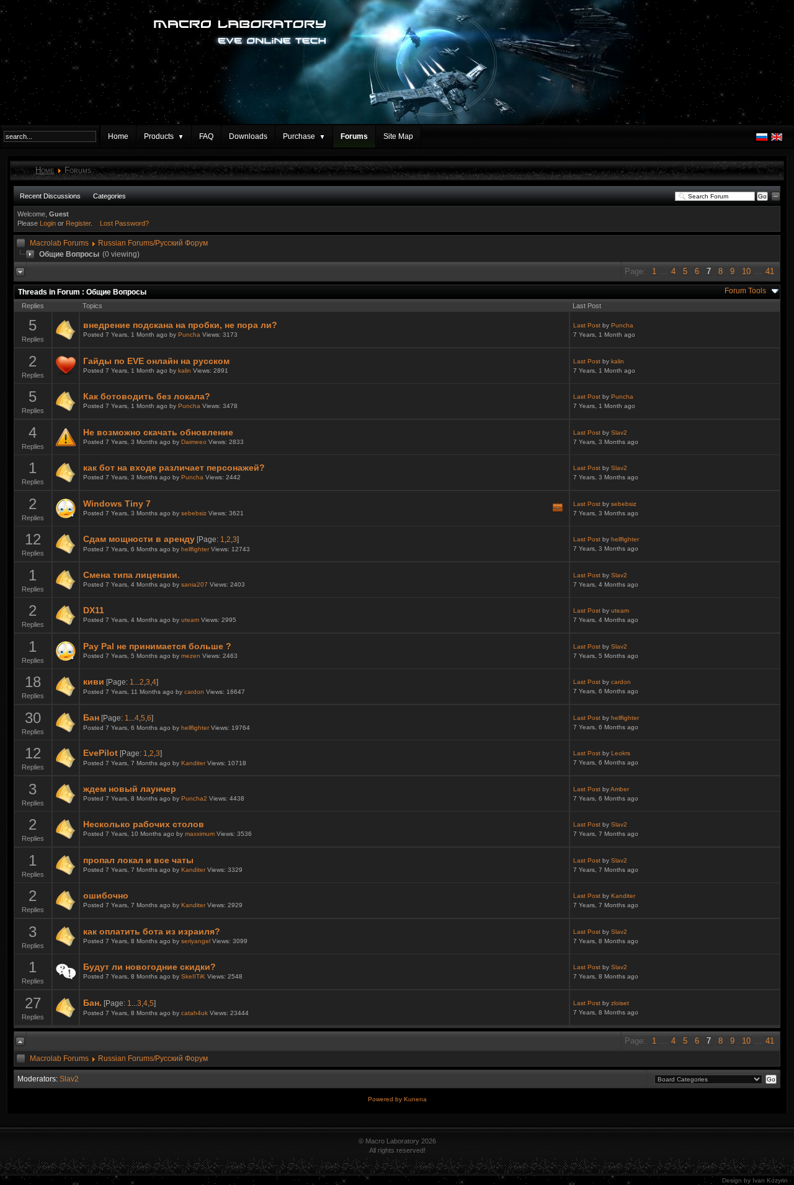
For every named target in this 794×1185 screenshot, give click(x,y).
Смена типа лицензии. (131, 575)
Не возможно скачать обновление (158, 432)
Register (78, 223)
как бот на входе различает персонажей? (174, 468)
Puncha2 (194, 798)
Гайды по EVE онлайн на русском (156, 361)
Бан (91, 717)
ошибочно (105, 895)
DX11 (93, 610)
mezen (190, 655)
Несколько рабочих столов (143, 824)
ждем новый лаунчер (129, 789)
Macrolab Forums (59, 243)
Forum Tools (745, 290)
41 (769, 271)
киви (93, 681)
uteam (190, 619)
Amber (619, 789)
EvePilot (100, 753)
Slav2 (619, 432)
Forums (354, 136)
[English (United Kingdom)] (776, 140)
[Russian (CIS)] (761, 140)
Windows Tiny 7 (117, 503)
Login (48, 223)
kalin (184, 370)
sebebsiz (194, 513)
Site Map (398, 136)
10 (746, 271)
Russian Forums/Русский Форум (153, 243)
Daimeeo (194, 441)
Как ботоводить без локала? (146, 396)
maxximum (200, 833)
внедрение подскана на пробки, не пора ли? (180, 325)
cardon (194, 691)
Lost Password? (124, 223)
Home (118, 136)
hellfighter (195, 549)
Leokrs (620, 753)
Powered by (386, 1099)
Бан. (92, 1003)
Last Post (586, 325)
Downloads (248, 136)
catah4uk (194, 1013)
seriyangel (195, 941)
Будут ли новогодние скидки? (149, 967)
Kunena (415, 1099)
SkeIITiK (193, 976)
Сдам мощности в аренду (139, 539)
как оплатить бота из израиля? (151, 931)
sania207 (194, 584)
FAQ (206, 136)
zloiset (620, 1003)
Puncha (189, 334)
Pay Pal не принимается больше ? (157, 646)
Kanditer (193, 763)
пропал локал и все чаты (138, 860)
